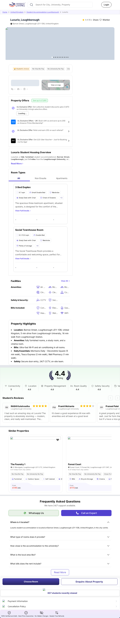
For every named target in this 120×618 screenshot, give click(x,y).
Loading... (22, 113)
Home (4, 12)
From (16, 487)
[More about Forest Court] (93, 453)
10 (67, 57)
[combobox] (60, 4)
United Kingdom (16, 12)
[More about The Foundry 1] (35, 453)
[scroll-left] (110, 398)
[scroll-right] (117, 398)
